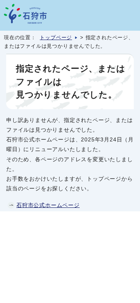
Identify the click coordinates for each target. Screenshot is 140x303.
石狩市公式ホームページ (48, 205)
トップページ (56, 37)
